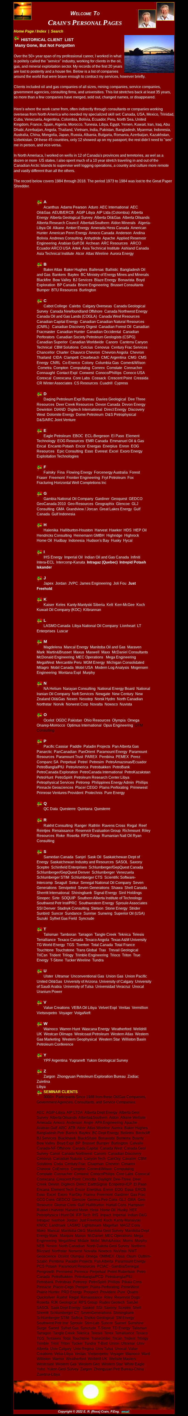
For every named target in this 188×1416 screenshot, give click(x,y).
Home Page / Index (30, 31)
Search (57, 31)
